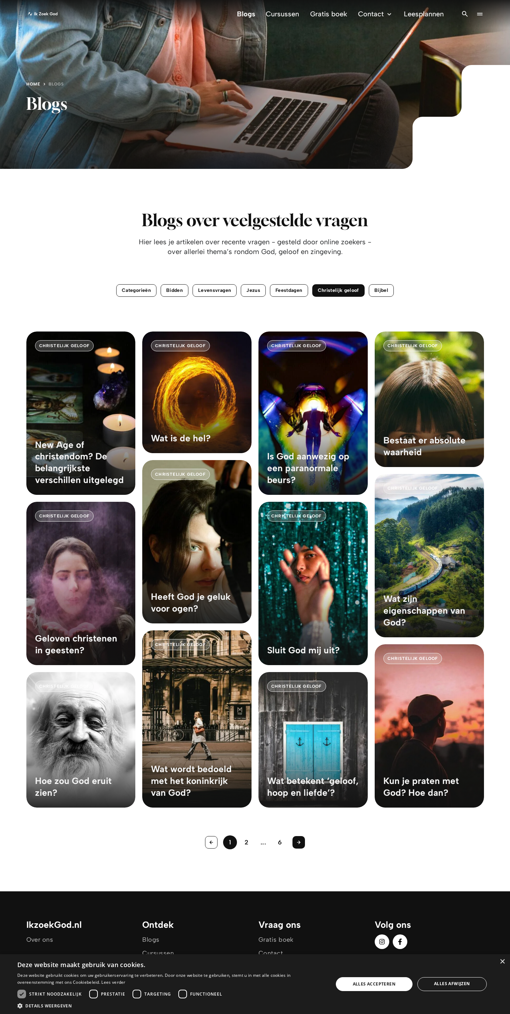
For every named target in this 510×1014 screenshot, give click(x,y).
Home (33, 84)
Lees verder (113, 982)
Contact (371, 14)
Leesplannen (424, 14)
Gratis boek (328, 14)
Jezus (253, 290)
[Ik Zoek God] (42, 14)
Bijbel (381, 290)
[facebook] (400, 941)
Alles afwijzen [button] (452, 984)
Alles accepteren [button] (374, 984)
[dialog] (255, 984)
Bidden (174, 290)
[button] (170, 1005)
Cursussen (282, 14)
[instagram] (382, 941)
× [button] (502, 961)
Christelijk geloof (338, 290)
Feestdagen (289, 290)
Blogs (246, 14)
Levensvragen (214, 290)
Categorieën (136, 290)
